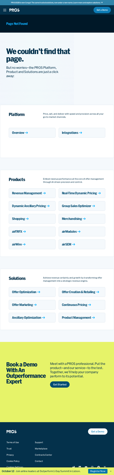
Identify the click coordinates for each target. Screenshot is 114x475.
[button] (110, 471)
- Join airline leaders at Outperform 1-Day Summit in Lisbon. (41, 471)
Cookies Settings (15, 467)
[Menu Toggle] (4, 10)
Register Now (97, 471)
